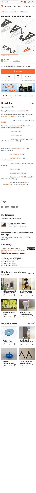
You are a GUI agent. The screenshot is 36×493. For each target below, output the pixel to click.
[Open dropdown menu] (33, 16)
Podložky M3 (15, 135)
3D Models (4, 11)
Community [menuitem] (26, 6)
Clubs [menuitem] (19, 6)
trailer (7, 207)
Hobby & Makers (14, 11)
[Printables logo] (2, 6)
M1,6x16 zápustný (16, 148)
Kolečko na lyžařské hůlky (7, 340)
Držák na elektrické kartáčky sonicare (9, 291)
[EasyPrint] (22, 1)
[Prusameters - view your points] (25, 2)
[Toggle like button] (4, 295)
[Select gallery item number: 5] (29, 288)
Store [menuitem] (14, 6)
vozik (12, 207)
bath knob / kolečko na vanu (8, 362)
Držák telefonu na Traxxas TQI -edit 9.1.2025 (26, 291)
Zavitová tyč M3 (17, 126)
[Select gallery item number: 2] (9, 288)
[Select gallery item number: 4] (11, 358)
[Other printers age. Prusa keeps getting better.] (18, 87)
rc (2, 207)
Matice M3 (14, 131)
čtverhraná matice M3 (8, 116)
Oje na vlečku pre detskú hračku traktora (26, 362)
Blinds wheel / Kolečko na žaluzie (26, 340)
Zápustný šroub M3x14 (17, 173)
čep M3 (25, 111)
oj (17, 207)
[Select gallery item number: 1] (7, 288)
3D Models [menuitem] (8, 6)
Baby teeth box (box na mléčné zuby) (25, 313)
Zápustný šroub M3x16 (17, 177)
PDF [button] (33, 103)
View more (31, 273)
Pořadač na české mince (9, 313)
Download (19, 71)
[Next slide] (33, 50)
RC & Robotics (24, 11)
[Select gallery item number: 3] (10, 288)
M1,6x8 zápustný (15, 154)
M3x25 (3, 122)
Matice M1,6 (14, 158)
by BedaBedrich (12, 225)
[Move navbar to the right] (34, 6)
